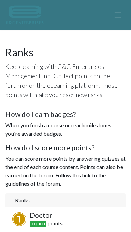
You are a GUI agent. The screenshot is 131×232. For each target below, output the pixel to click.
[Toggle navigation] (118, 15)
